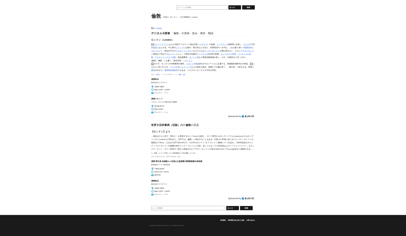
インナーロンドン (212, 51)
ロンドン (188, 61)
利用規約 (223, 220)
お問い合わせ (251, 220)
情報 (179, 74)
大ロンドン (171, 54)
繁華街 (247, 48)
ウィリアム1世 (203, 54)
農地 (153, 70)
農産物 (167, 70)
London (159, 28)
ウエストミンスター (184, 51)
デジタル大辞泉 (160, 33)
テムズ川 (247, 44)
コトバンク (161, 7)
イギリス (203, 44)
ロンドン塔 (194, 57)
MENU (153, 2)
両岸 (155, 48)
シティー (180, 48)
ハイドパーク (185, 67)
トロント (190, 64)
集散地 (175, 70)
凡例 (183, 74)
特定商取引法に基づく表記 (236, 220)
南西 (198, 64)
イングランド (222, 44)
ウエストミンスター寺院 (165, 57)
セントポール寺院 (228, 54)
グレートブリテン (161, 44)
